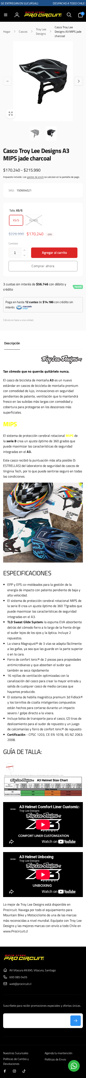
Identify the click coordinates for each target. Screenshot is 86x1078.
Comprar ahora (43, 265)
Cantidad (13, 243)
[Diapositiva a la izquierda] (7, 81)
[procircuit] (24, 960)
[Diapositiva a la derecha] (78, 81)
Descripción (12, 343)
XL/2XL (33, 220)
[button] (5, 14)
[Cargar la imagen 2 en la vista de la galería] (51, 133)
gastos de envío (35, 177)
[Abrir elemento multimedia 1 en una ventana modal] (43, 81)
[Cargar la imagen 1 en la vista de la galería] (35, 133)
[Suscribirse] (75, 1020)
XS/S (16, 220)
